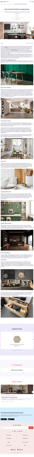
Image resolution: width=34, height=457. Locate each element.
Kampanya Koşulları (25, 442)
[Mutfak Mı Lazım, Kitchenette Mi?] (17, 389)
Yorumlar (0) (17, 19)
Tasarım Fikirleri (10, 4)
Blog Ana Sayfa (3, 4)
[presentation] (33, 339)
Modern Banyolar (25, 435)
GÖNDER (31, 427)
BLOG (7, 1)
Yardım (25, 445)
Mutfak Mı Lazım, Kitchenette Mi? (9, 397)
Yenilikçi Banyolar (25, 438)
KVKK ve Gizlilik (8, 445)
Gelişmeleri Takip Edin (17, 425)
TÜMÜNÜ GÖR (11, 401)
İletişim (9, 442)
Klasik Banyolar (9, 435)
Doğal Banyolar (9, 438)
